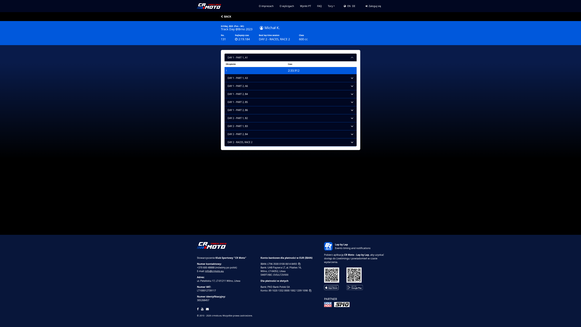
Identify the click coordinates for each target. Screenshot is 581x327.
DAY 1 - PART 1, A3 (238, 78)
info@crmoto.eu (214, 271)
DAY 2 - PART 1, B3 (238, 126)
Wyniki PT (305, 6)
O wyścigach (287, 6)
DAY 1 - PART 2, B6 (238, 110)
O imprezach (266, 6)
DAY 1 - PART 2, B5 (238, 102)
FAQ (319, 6)
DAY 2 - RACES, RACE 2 (240, 142)
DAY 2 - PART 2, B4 (238, 134)
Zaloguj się (374, 6)
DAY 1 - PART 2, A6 (238, 86)
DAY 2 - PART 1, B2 (238, 118)
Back (227, 16)
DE (353, 6)
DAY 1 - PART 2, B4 (238, 94)
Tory (330, 6)
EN (349, 6)
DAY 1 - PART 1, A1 (238, 57)
